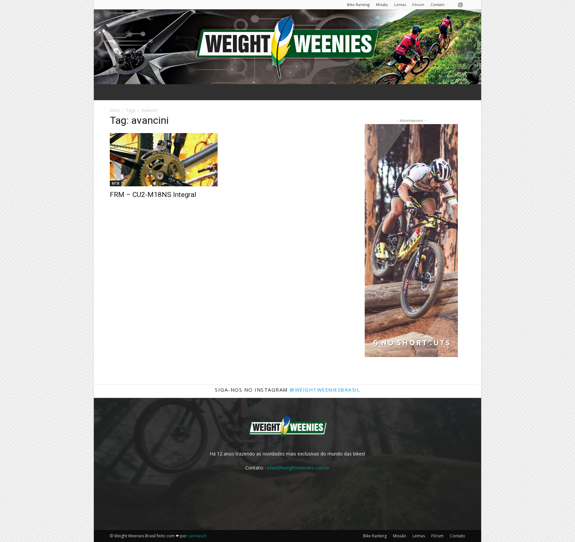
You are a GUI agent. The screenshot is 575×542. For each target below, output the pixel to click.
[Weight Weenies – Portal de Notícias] (287, 46)
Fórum (418, 4)
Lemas (400, 4)
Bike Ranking (358, 4)
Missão (382, 4)
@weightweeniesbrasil (324, 389)
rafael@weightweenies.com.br (297, 467)
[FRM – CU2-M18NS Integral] (164, 159)
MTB (115, 183)
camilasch (197, 536)
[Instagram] (460, 4)
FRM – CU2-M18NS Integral (153, 195)
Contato (438, 4)
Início (115, 110)
